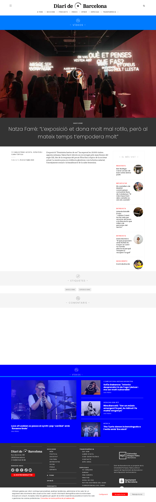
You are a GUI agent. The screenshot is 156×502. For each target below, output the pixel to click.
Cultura (53, 459)
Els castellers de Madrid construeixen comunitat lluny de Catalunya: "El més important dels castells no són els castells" (123, 193)
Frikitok (85, 478)
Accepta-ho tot (120, 494)
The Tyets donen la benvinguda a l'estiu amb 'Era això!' (122, 427)
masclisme (70, 289)
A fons (40, 12)
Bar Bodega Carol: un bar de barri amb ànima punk (123, 172)
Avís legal (86, 462)
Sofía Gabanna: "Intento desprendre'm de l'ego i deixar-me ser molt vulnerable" (121, 387)
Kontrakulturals (123, 264)
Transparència (109, 12)
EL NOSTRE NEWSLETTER (23, 475)
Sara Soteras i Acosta (23, 152)
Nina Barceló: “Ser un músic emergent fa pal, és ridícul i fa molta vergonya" (120, 408)
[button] (11, 5)
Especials (95, 12)
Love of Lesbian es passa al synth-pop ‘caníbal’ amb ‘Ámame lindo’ (40, 427)
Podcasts (52, 486)
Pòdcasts (63, 12)
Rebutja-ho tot (137, 494)
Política (53, 454)
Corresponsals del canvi (93, 485)
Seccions (51, 12)
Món (51, 451)
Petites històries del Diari (94, 483)
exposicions (85, 289)
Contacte (86, 459)
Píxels (52, 467)
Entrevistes (55, 462)
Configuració (103, 494)
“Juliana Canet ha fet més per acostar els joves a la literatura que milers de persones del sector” (124, 219)
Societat (54, 457)
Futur (52, 464)
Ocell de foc (88, 480)
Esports (53, 469)
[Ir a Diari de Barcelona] (26, 450)
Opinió (84, 12)
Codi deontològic (90, 457)
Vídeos (75, 12)
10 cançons (87, 470)
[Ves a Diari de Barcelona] (78, 5)
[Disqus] (78, 335)
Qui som (85, 451)
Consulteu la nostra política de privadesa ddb (57, 498)
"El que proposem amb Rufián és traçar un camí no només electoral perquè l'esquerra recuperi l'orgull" (124, 246)
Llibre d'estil (88, 454)
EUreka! (85, 472)
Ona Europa (87, 475)
